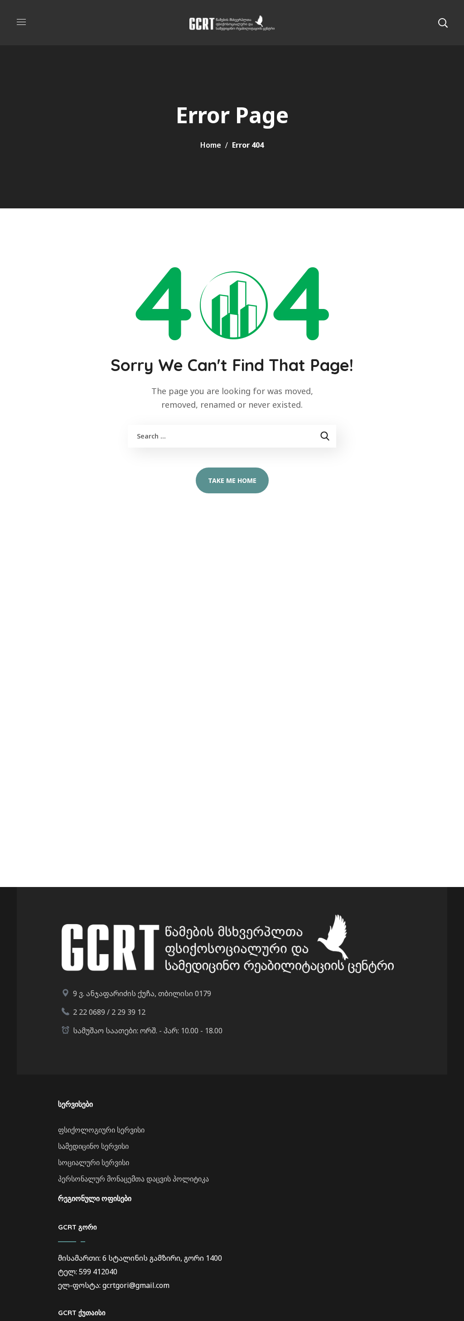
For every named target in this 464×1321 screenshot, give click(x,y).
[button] (442, 22)
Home (210, 145)
